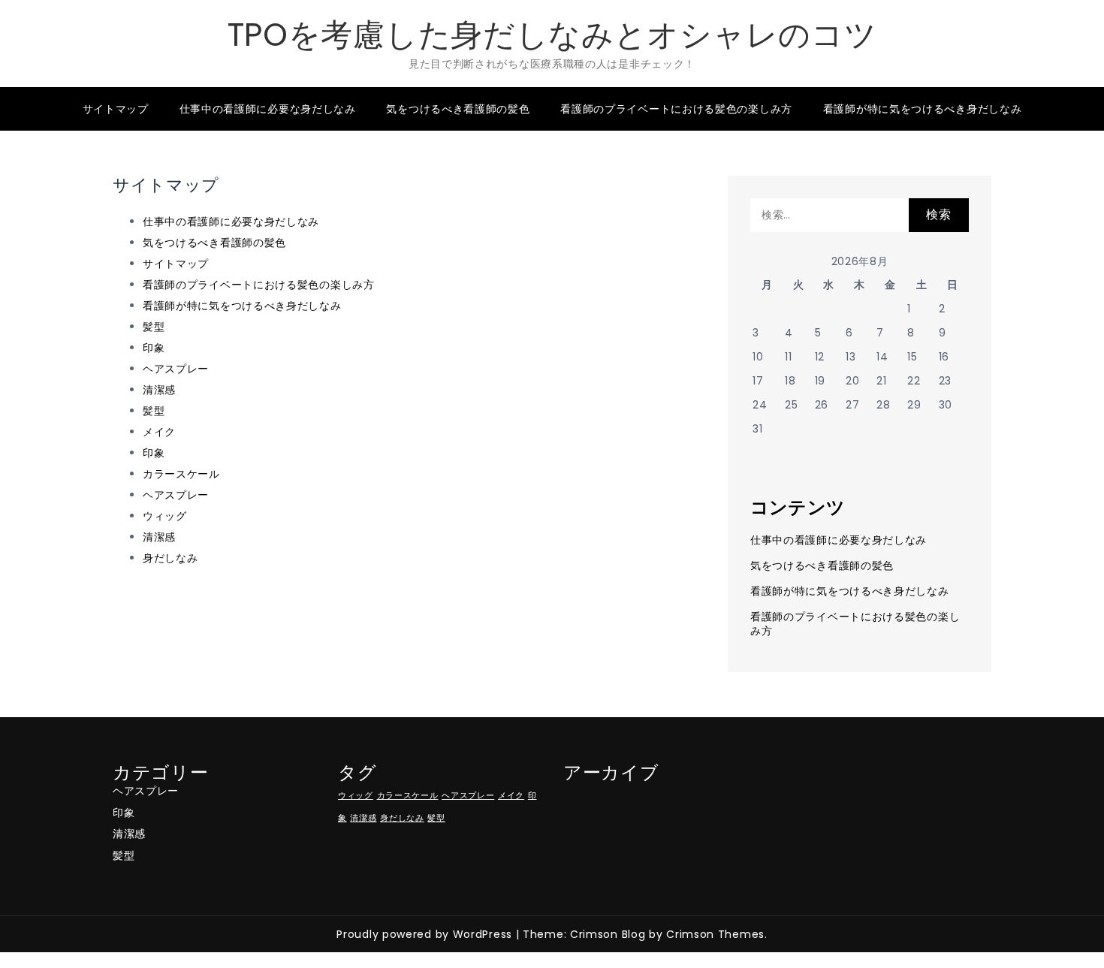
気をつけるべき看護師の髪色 (457, 108)
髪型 (153, 326)
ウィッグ (165, 515)
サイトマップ (116, 108)
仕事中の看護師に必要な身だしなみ (267, 108)
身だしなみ (170, 557)
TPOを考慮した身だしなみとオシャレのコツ (552, 35)
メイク (159, 431)
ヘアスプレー (176, 368)
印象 (153, 347)
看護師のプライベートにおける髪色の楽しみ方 (676, 108)
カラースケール (181, 473)
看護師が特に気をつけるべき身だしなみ (922, 108)
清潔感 (159, 389)
